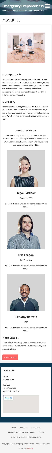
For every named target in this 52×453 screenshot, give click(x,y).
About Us (24, 427)
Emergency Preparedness (23, 5)
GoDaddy (29, 448)
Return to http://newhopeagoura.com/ (26, 437)
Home (13, 427)
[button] (48, 4)
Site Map (41, 432)
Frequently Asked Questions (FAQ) (20, 432)
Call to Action (10, 357)
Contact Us (36, 427)
